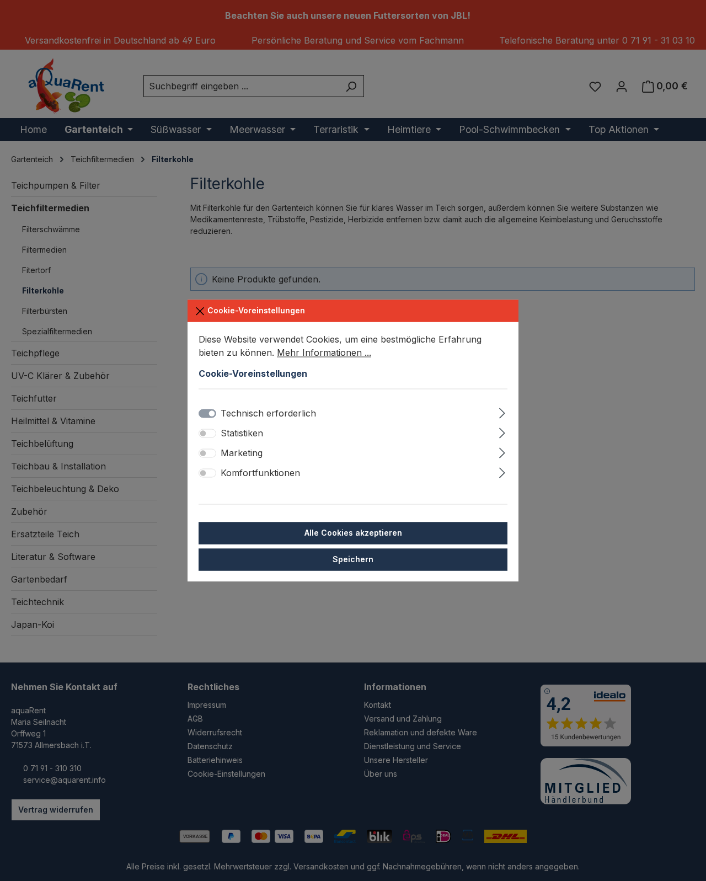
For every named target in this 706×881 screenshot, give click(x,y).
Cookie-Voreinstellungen (255, 310)
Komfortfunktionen (260, 472)
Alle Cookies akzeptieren (353, 532)
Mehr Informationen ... (324, 352)
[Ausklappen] (502, 411)
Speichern (353, 559)
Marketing (242, 452)
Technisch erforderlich (268, 413)
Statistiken (242, 433)
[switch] (207, 433)
